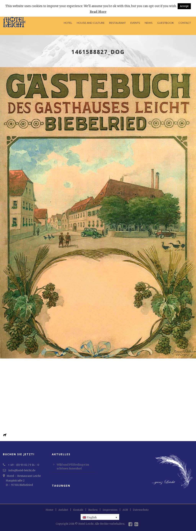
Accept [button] (184, 6)
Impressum (110, 509)
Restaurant (117, 22)
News (149, 22)
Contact (184, 22)
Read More (98, 12)
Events (135, 22)
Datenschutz (141, 509)
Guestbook (165, 22)
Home (49, 509)
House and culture (91, 22)
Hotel (68, 22)
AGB (125, 509)
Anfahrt (63, 509)
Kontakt (78, 509)
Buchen (93, 509)
